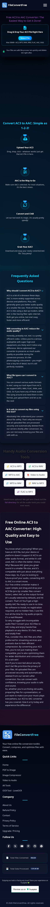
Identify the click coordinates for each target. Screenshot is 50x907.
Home (5, 764)
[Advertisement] (25, 87)
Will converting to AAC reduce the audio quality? (23, 330)
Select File (25, 38)
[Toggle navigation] (45, 5)
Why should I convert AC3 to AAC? (24, 291)
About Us (7, 805)
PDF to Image (9, 770)
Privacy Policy (9, 820)
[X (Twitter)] (15, 846)
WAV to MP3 (38, 483)
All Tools (7, 785)
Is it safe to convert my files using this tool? (23, 410)
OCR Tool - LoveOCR (12, 790)
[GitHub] (35, 846)
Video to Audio (38, 474)
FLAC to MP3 (27, 491)
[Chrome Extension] (41, 846)
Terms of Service (11, 825)
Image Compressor (12, 775)
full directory (10, 502)
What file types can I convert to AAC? (21, 376)
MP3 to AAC (14, 474)
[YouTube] (21, 846)
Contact (6, 815)
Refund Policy (9, 810)
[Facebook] (8, 846)
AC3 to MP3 (15, 466)
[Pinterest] (28, 846)
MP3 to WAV (15, 483)
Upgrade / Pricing (11, 831)
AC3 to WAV (37, 466)
